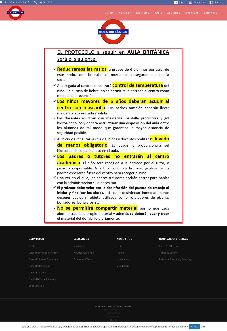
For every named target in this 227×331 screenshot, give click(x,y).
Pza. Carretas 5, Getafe (114, 310)
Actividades (79, 246)
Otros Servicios (36, 286)
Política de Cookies (168, 253)
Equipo (120, 246)
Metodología (123, 266)
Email (114, 320)
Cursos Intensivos (37, 272)
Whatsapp (114, 316)
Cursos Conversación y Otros (43, 253)
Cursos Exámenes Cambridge (43, 259)
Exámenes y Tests (83, 259)
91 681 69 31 (114, 313)
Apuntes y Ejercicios (84, 253)
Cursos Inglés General (39, 266)
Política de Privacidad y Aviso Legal (176, 259)
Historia (120, 253)
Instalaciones (123, 259)
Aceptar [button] (194, 327)
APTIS (32, 246)
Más (203, 326)
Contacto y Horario (168, 246)
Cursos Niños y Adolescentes (43, 279)
